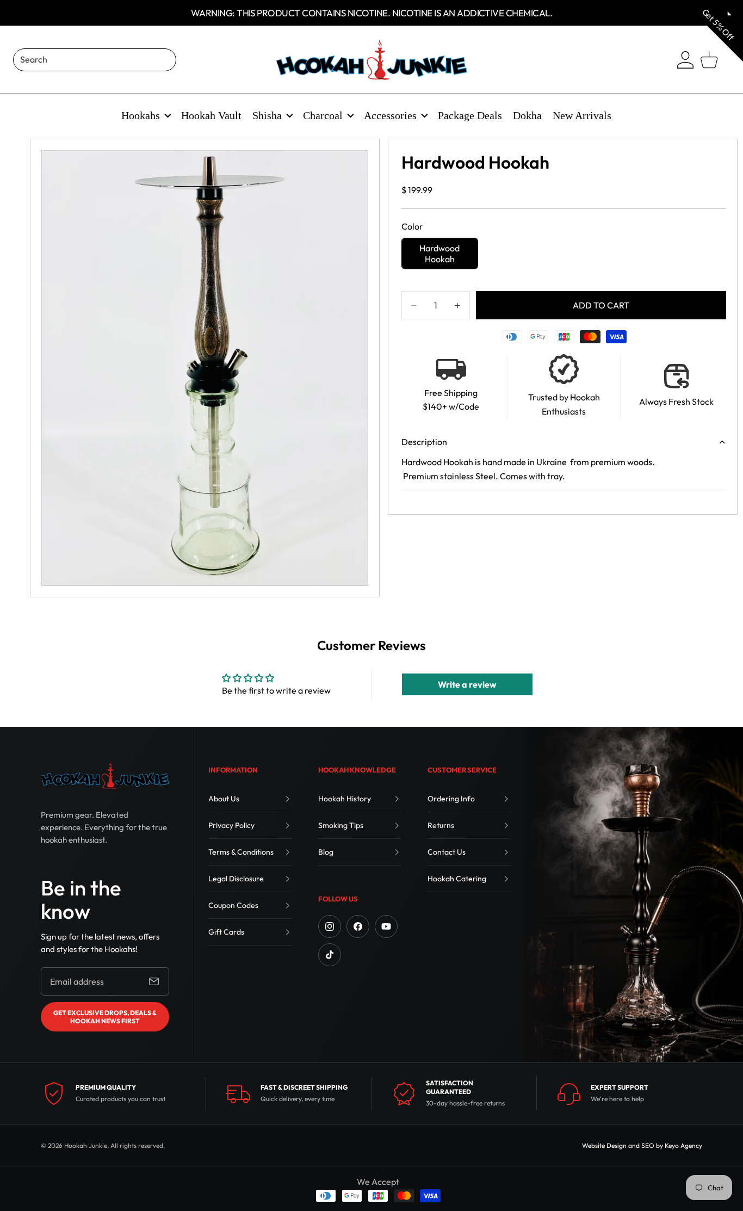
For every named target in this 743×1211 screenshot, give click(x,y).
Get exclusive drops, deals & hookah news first (105, 1017)
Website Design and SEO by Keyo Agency (642, 1145)
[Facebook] (357, 926)
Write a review (467, 684)
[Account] (685, 60)
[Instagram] (329, 926)
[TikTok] (329, 954)
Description (424, 441)
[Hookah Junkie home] (105, 775)
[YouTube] (386, 926)
